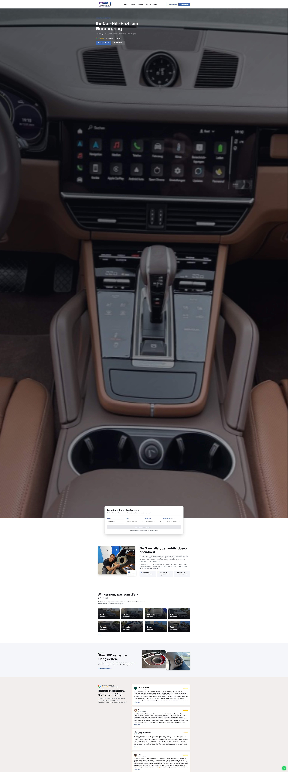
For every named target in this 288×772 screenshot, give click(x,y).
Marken (126, 4)
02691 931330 (118, 43)
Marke (109, 518)
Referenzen (141, 4)
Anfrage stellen (102, 43)
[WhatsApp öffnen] (284, 768)
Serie (127, 518)
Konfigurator (185, 4)
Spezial (133, 4)
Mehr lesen (137, 702)
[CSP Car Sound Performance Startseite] (106, 4)
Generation (148, 518)
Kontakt (155, 4)
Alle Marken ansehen (104, 635)
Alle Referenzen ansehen (105, 668)
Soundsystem (169, 518)
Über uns (148, 4)
